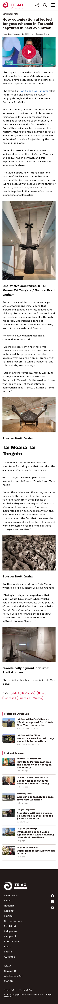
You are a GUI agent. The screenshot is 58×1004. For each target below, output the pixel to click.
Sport (7, 946)
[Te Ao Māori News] (15, 888)
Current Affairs (13, 920)
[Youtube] (52, 907)
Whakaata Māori (13, 976)
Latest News (11, 895)
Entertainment (12, 941)
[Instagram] (52, 902)
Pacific (8, 951)
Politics (8, 915)
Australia (9, 956)
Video (7, 900)
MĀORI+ (8, 981)
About (7, 965)
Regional (9, 910)
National (7, 14)
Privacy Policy (10, 990)
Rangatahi (10, 936)
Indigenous (10, 931)
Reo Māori (10, 926)
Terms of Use (25, 990)
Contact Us (10, 970)
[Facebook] (52, 896)
